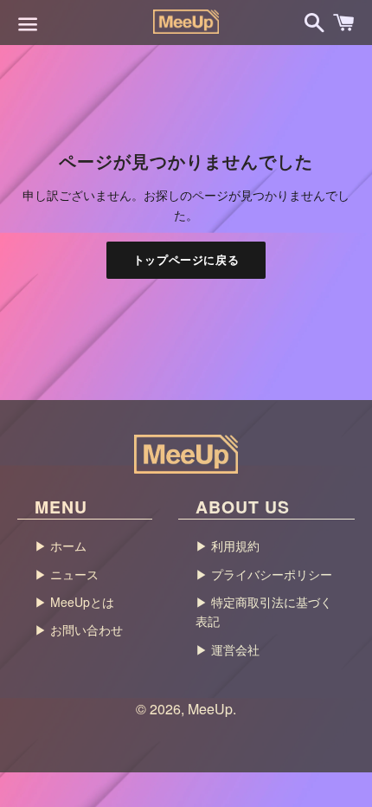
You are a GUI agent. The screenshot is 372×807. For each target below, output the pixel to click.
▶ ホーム (61, 545)
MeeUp (210, 709)
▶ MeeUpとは (74, 601)
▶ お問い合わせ (79, 629)
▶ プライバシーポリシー (264, 574)
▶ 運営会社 (228, 649)
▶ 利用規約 (228, 545)
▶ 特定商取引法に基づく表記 (264, 611)
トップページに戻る (186, 259)
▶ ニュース (67, 574)
